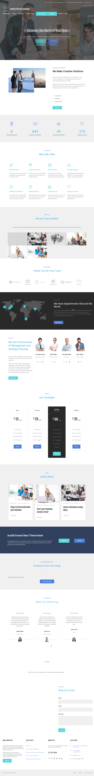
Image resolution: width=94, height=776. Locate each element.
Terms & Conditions (88, 772)
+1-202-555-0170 (76, 750)
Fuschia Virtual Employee (20, 9)
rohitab (25, 503)
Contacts (52, 13)
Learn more (13, 515)
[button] (57, 107)
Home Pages (6, 13)
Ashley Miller (53, 354)
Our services (41, 40)
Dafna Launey (74, 629)
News (28, 13)
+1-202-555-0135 (76, 752)
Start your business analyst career (33, 759)
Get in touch (41, 13)
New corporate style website (32, 755)
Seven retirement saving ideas (32, 749)
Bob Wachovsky (66, 354)
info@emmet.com (76, 755)
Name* (60, 698)
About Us (7, 760)
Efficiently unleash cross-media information (35, 752)
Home (74, 772)
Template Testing (63, 13)
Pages (14, 13)
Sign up (17, 446)
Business (20, 503)
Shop (32, 13)
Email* (60, 706)
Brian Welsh (80, 354)
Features (21, 13)
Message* (61, 714)
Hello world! (28, 745)
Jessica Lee (20, 631)
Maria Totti (47, 629)
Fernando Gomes (40, 354)
